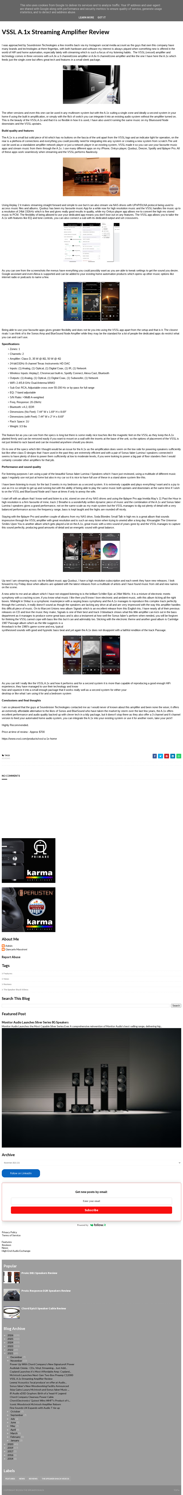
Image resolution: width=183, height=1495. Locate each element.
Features (8, 973)
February (16, 1436)
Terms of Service (11, 1235)
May (13, 1425)
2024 (11, 1342)
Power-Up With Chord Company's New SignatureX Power (42, 1364)
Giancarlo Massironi (16, 949)
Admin (9, 945)
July (13, 1418)
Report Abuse (11, 957)
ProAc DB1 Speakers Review (39, 1273)
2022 (11, 1349)
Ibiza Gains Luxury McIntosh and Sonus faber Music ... (39, 1389)
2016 (11, 1455)
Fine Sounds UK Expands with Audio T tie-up (35, 1407)
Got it (102, 17)
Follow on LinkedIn (21, 1173)
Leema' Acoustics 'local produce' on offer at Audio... (38, 1382)
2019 (11, 1447)
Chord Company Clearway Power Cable (32, 1396)
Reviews (6, 758)
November (17, 1360)
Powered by (82, 1225)
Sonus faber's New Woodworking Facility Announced (39, 1386)
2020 (11, 1444)
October (16, 1411)
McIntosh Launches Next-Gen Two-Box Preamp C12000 (41, 1375)
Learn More (86, 17)
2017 (11, 1451)
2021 (11, 1353)
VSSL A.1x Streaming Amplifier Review (31, 1378)
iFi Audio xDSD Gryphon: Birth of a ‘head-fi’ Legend (38, 1393)
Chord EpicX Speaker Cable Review (43, 1308)
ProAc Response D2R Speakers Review (46, 1290)
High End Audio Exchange (16, 1250)
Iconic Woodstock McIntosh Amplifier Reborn (35, 1404)
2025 (11, 1338)
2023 (11, 1346)
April (13, 1429)
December (17, 1357)
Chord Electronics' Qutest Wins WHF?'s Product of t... (40, 1400)
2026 (11, 1335)
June (13, 1422)
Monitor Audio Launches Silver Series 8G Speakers (35, 1022)
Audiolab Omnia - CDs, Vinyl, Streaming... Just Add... (38, 1367)
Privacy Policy (9, 1232)
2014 (11, 1458)
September (17, 1414)
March (14, 1433)
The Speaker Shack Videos (16, 989)
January (15, 1440)
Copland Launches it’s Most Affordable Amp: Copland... (40, 1371)
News (6, 978)
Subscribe (91, 1210)
